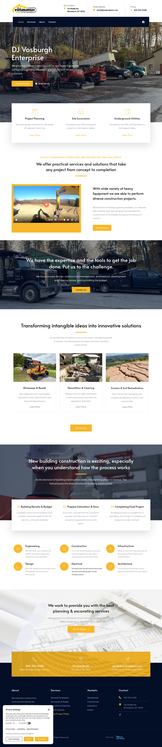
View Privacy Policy (60, 713)
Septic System (58, 709)
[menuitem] (21, 22)
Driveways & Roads (60, 701)
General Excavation (60, 697)
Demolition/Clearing (60, 705)
